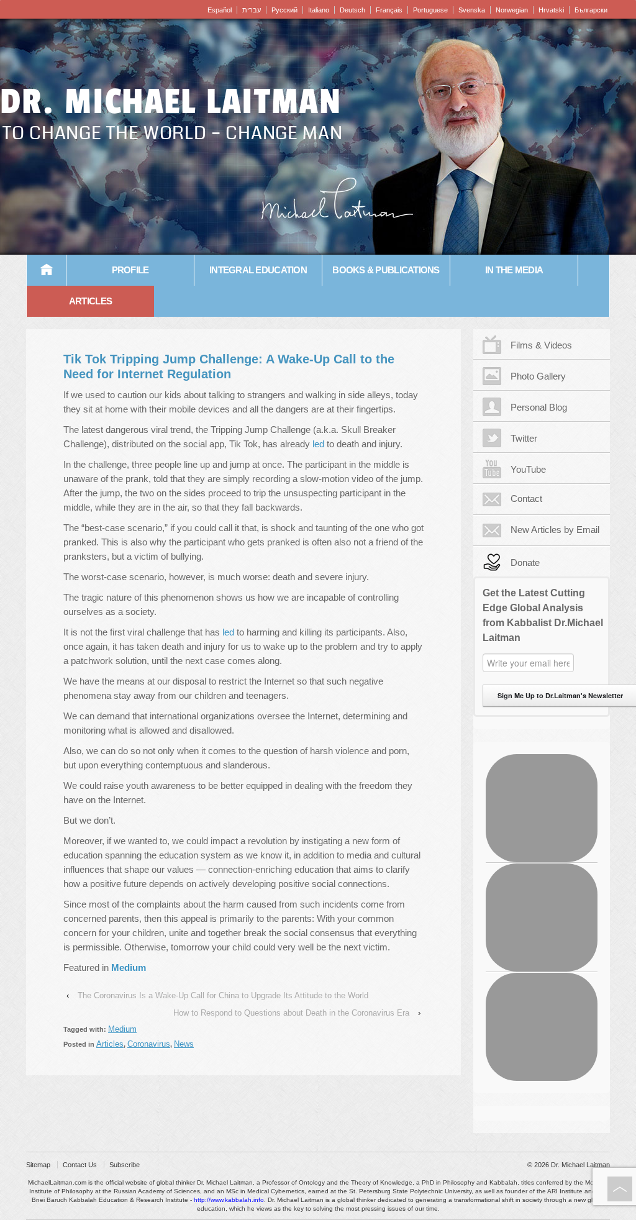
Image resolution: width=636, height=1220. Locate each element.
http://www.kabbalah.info (229, 1199)
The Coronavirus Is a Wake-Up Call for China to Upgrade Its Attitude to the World (223, 995)
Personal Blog (539, 407)
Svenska (471, 10)
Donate (525, 562)
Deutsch (352, 10)
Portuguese (430, 10)
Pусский (284, 10)
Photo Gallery (538, 376)
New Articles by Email (555, 529)
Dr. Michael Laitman (171, 102)
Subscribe (124, 1164)
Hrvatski (551, 10)
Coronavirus (148, 1044)
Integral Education (258, 270)
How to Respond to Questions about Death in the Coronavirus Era (291, 1012)
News (184, 1044)
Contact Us (80, 1164)
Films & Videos (541, 345)
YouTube (528, 469)
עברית (251, 10)
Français (389, 10)
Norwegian (512, 10)
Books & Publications (385, 270)
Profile (130, 270)
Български (591, 10)
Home (46, 270)
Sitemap (38, 1164)
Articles (90, 301)
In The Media (514, 270)
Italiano (318, 10)
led (318, 444)
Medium (122, 1029)
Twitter (524, 438)
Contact (526, 498)
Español (219, 10)
